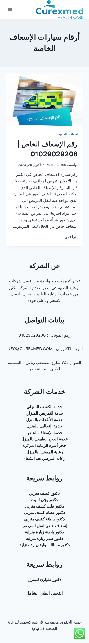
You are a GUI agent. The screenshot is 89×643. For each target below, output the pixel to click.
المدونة (62, 134)
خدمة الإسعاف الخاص (44, 432)
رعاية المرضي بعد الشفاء (44, 458)
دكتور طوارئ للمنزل (44, 579)
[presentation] (44, 100)
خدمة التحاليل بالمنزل (44, 426)
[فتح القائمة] (10, 9)
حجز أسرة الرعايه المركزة (44, 445)
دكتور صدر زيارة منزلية (44, 538)
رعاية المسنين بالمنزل (44, 452)
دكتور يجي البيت (44, 499)
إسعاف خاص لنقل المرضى (44, 525)
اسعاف (73, 134)
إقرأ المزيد (68, 237)
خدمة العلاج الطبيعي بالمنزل (44, 439)
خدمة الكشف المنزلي (44, 406)
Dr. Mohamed (56, 165)
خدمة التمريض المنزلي (44, 413)
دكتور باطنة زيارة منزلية (44, 532)
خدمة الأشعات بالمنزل (44, 419)
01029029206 (32, 335)
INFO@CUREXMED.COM (29, 348)
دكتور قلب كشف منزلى (44, 506)
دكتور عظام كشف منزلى (44, 512)
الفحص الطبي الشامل (44, 593)
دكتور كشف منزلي (44, 493)
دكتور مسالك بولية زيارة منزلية (44, 544)
